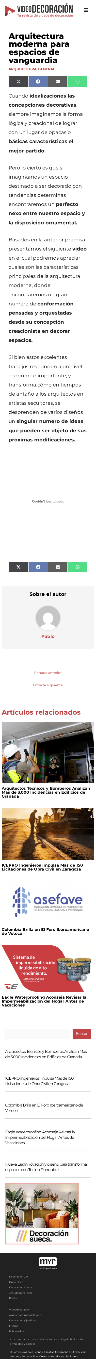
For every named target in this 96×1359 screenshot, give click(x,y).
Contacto (46, 1339)
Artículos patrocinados (24, 1339)
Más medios (16, 1331)
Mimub (13, 1325)
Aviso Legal (61, 1339)
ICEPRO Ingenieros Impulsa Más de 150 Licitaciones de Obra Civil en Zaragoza (42, 867)
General (46, 69)
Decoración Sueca (20, 1287)
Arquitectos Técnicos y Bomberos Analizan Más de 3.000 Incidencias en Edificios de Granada (46, 792)
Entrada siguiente (48, 685)
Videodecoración (19, 1309)
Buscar (81, 1034)
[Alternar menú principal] (86, 10)
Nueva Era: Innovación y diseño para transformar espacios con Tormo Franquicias (46, 1167)
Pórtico (13, 1298)
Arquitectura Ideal (20, 1292)
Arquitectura (22, 69)
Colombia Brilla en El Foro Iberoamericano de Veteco (45, 931)
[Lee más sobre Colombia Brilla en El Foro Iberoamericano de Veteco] (48, 902)
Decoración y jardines (22, 1320)
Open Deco (16, 1282)
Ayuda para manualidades (25, 1315)
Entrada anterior (48, 673)
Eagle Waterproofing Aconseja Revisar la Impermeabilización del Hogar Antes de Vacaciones (44, 1001)
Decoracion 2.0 (18, 1276)
